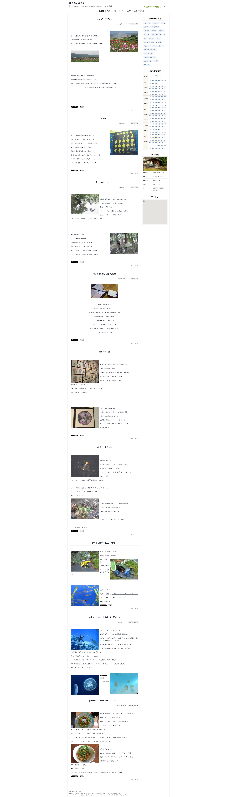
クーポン (121, 11)
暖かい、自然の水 (156, 34)
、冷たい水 (147, 23)
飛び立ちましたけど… (104, 182)
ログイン (164, 6)
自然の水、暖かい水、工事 (151, 61)
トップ (95, 11)
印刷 (81, 106)
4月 (159, 80)
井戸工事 (154, 31)
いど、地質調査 (154, 27)
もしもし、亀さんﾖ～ (104, 447)
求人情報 (128, 11)
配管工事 (146, 65)
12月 (165, 89)
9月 (156, 83)
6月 (165, 80)
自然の (158, 38)
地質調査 (161, 31)
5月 (162, 80)
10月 (159, 89)
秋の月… (104, 118)
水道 (145, 38)
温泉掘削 (151, 38)
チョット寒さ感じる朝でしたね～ (104, 274)
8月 (153, 83)
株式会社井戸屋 (77, 3)
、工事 (163, 23)
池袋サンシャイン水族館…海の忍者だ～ (104, 617)
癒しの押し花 (104, 352)
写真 (115, 11)
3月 (156, 75)
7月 (150, 83)
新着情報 (101, 11)
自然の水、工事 (134, 24)
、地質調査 (156, 23)
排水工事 (146, 34)
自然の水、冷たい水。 (150, 49)
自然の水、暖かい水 (149, 57)
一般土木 (146, 31)
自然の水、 (147, 46)
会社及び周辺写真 (138, 11)
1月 (150, 80)
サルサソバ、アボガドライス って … (104, 701)
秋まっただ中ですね (104, 19)
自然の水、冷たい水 (133, 622)
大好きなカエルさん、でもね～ (104, 543)
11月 (162, 89)
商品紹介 (109, 11)
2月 (153, 80)
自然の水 (158, 42)
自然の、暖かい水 (149, 42)
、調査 (146, 27)
